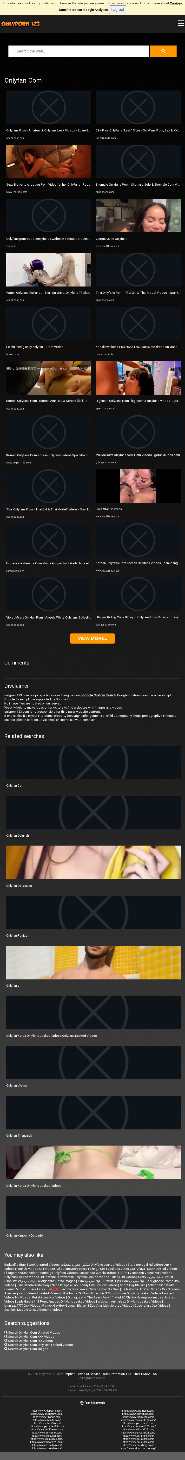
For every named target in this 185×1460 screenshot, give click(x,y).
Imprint (70, 1374)
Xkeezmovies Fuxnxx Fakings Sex (81, 1269)
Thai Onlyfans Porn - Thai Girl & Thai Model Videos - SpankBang (51, 509)
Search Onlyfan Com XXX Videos (30, 1337)
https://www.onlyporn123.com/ (138, 1432)
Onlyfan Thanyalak (19, 1136)
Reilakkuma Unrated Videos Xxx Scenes (150, 1289)
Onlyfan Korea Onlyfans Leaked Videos (33, 1186)
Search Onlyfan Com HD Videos (30, 1341)
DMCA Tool (149, 1374)
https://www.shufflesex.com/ (47, 1429)
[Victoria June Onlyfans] (138, 231)
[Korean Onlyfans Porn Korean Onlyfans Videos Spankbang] (48, 448)
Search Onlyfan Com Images (27, 1349)
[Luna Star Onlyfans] (138, 502)
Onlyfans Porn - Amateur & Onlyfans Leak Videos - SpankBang (50, 130)
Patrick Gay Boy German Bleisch (64, 1306)
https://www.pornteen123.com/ (138, 1426)
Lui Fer (122, 1273)
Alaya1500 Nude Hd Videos (157, 1269)
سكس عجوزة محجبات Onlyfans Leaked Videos (93, 1265)
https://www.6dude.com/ (47, 1420)
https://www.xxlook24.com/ (47, 1448)
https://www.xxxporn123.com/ (47, 1442)
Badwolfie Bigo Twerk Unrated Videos (31, 1265)
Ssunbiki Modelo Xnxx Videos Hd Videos (33, 1310)
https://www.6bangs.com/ (47, 1417)
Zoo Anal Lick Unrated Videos (111, 1306)
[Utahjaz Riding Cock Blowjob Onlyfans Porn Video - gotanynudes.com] (138, 610)
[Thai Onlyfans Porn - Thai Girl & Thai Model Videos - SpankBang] (48, 502)
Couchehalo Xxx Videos (151, 1306)
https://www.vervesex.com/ (47, 1432)
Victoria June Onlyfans (111, 239)
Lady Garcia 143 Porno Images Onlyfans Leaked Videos (56, 1301)
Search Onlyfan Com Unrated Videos (33, 1332)
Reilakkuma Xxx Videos (49, 1297)
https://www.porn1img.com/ (138, 1435)
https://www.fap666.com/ (47, 1423)
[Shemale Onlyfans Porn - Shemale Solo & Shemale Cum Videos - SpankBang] (138, 177)
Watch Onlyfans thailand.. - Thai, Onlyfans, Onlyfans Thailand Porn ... (53, 293)
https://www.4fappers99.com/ (47, 1413)
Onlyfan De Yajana (19, 886)
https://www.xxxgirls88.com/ (138, 1410)
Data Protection (113, 1374)
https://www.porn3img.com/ (138, 1442)
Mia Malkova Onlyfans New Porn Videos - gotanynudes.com (138, 455)
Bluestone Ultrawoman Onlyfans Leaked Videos (75, 1277)
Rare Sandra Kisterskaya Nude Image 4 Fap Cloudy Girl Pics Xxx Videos (67, 1285)
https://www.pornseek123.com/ (138, 1420)
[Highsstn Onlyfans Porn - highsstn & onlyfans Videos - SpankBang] (138, 393)
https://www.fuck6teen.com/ (138, 1417)
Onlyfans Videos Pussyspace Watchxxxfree (84, 1273)
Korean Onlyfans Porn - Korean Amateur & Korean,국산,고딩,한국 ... (53, 401)
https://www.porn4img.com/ (138, 1445)
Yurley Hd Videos (123, 1277)
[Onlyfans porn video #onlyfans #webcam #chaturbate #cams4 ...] (48, 231)
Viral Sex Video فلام (121, 1269)
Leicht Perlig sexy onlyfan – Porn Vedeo (35, 347)
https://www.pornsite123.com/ (47, 1426)
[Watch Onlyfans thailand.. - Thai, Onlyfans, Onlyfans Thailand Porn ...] (48, 285)
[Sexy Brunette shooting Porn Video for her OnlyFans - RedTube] (48, 177)
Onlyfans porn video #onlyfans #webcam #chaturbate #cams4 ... (52, 239)
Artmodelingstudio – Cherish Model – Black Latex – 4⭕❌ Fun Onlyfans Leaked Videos (91, 1287)
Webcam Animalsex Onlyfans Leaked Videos (129, 1301)
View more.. (92, 638)
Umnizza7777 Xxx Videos (22, 1306)
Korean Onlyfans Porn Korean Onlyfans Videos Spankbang (47, 455)
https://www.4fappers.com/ (47, 1410)
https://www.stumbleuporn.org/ (138, 1448)
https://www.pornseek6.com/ (138, 1423)
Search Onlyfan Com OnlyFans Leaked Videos (40, 1345)
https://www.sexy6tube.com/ (138, 1413)
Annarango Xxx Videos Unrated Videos (32, 1293)
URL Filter (133, 1374)
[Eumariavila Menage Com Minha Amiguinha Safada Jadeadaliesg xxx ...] (48, 556)
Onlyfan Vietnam (17, 1085)
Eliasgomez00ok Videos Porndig (27, 1273)
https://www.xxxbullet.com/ (47, 1435)
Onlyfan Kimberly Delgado (24, 1235)
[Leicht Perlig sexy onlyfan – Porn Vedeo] (48, 339)
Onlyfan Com (15, 785)
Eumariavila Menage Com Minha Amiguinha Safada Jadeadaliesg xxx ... (56, 563)
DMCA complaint (85, 720)
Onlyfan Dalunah (17, 836)
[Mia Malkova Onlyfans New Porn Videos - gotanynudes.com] (138, 448)
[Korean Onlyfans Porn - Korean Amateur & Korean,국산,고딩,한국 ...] (48, 393)
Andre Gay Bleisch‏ (132, 1285)
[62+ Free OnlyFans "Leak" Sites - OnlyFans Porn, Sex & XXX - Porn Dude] (138, 123)
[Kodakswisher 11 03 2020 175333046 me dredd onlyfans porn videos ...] (138, 339)
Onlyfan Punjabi (17, 935)
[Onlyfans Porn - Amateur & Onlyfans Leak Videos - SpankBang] (48, 123)
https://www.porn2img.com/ (138, 1438)
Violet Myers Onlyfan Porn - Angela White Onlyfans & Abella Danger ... (55, 617)
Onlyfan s (12, 986)
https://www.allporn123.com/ (138, 1429)
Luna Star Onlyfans (109, 509)
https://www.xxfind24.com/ (47, 1445)
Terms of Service (88, 1374)
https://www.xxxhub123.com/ (47, 1438)
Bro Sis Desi (110, 1289)
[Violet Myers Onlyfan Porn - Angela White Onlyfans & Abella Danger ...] (48, 610)
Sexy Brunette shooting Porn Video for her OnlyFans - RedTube (51, 184)
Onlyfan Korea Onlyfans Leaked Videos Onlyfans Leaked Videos (51, 1036)
